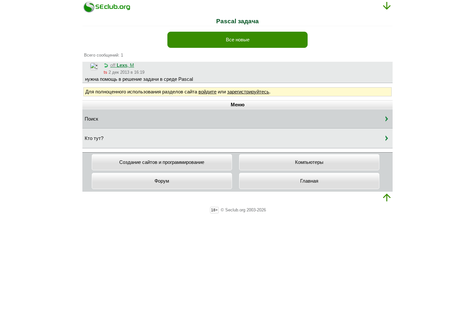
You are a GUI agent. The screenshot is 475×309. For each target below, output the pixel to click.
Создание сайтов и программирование (161, 162)
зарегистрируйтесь (248, 91)
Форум (161, 181)
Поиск (91, 119)
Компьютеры (309, 162)
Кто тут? (94, 138)
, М (122, 65)
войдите (207, 91)
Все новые (237, 39)
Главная (309, 181)
